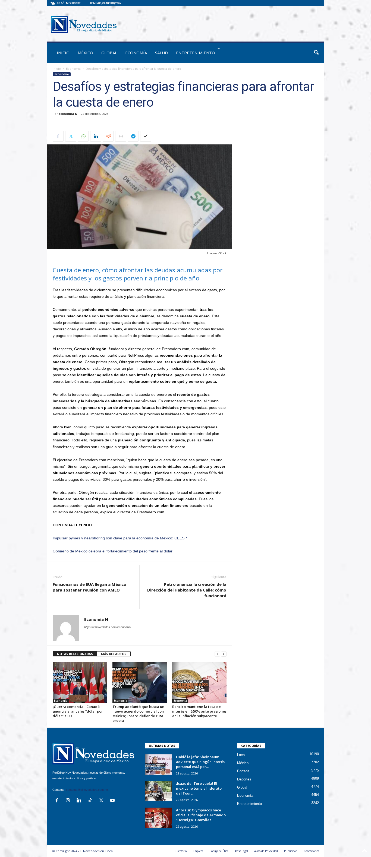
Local (241, 755)
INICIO (63, 52)
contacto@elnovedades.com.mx (87, 789)
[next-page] (224, 654)
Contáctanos (311, 851)
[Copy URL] (145, 136)
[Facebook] (58, 136)
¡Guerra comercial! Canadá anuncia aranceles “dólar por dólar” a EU (78, 711)
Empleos (198, 851)
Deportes (244, 779)
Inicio (57, 69)
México (85, 52)
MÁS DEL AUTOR (114, 654)
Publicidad (290, 851)
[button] (316, 53)
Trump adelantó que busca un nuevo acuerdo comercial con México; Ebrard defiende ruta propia (138, 713)
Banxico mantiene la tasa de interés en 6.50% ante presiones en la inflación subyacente (199, 711)
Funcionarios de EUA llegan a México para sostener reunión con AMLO (89, 587)
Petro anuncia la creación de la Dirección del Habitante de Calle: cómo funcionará (186, 589)
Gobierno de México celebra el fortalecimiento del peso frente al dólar (112, 551)
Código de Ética (218, 851)
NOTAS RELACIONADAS (75, 654)
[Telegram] (133, 136)
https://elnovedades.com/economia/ (107, 627)
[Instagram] (69, 801)
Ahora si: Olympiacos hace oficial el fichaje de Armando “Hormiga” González (201, 815)
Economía (136, 52)
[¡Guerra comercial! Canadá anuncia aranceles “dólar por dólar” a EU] (80, 682)
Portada (243, 771)
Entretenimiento (195, 52)
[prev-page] (217, 654)
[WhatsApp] (83, 136)
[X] (70, 136)
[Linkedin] (95, 136)
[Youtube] (113, 801)
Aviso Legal (241, 851)
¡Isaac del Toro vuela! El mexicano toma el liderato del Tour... (199, 788)
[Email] (120, 136)
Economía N (68, 114)
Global (109, 52)
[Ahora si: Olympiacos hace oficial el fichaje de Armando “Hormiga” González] (158, 818)
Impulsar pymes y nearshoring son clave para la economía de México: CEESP (120, 538)
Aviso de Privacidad (266, 851)
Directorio (180, 851)
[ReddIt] (108, 136)
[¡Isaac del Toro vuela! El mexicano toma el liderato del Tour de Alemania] (158, 791)
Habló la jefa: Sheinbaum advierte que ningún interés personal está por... (200, 761)
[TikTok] (91, 801)
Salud (161, 52)
